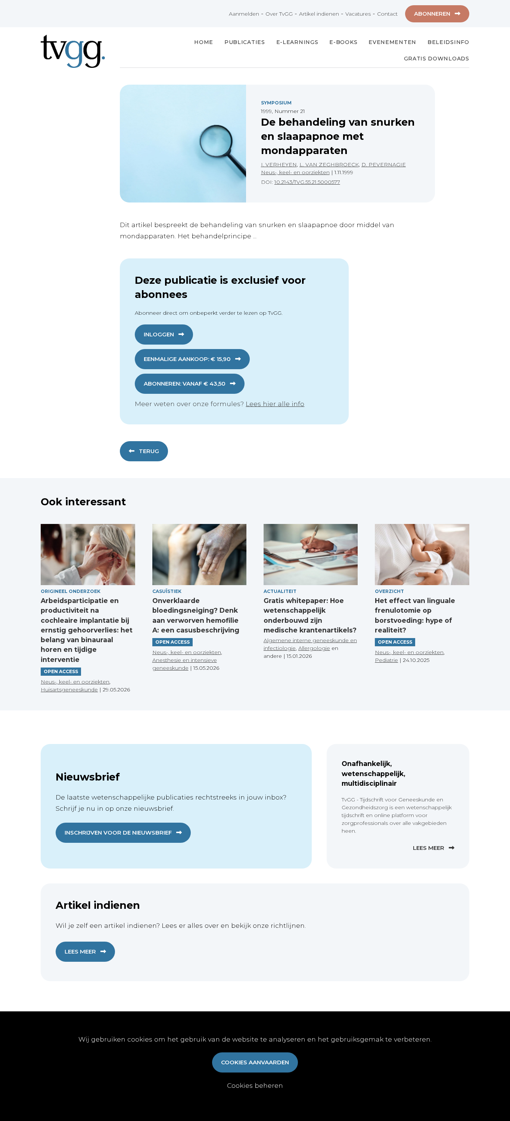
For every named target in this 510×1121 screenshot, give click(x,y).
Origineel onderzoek (70, 591)
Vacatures (358, 13)
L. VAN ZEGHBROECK (329, 164)
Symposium (276, 103)
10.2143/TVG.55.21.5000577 (307, 182)
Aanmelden (244, 13)
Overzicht (389, 591)
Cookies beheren (255, 1085)
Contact (387, 13)
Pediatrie (386, 660)
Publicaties (244, 42)
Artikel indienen (319, 13)
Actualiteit (280, 591)
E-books (343, 42)
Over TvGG (279, 13)
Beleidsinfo (448, 42)
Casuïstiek (166, 591)
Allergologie (314, 648)
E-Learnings (297, 42)
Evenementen (392, 42)
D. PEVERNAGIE (383, 164)
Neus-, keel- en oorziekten (295, 172)
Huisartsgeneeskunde (69, 689)
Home (203, 42)
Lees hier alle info (275, 404)
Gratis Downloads (436, 58)
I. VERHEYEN (279, 164)
